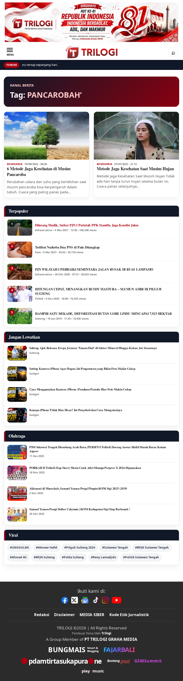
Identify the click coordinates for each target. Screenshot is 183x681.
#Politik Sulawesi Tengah (141, 557)
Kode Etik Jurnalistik (129, 614)
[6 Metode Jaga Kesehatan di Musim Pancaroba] (46, 136)
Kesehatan (14, 164)
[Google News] (85, 600)
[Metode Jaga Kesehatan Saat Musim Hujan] (136, 136)
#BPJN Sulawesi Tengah (152, 547)
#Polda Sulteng (73, 557)
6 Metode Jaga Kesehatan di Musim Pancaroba (38, 171)
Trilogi (106, 633)
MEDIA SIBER (92, 614)
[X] (74, 600)
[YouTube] (117, 600)
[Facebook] (64, 600)
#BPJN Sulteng (44, 557)
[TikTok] (95, 600)
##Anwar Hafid (46, 547)
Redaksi (41, 614)
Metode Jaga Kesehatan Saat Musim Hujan (135, 168)
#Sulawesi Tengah (115, 547)
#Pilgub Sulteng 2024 (79, 547)
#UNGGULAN (19, 547)
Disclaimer (64, 614)
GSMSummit (148, 661)
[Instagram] (105, 600)
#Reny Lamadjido (103, 557)
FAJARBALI (119, 649)
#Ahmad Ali (18, 557)
